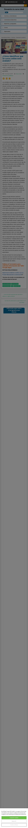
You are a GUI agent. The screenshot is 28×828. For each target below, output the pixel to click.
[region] (14, 818)
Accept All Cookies (14, 817)
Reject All (14, 821)
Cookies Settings (14, 824)
